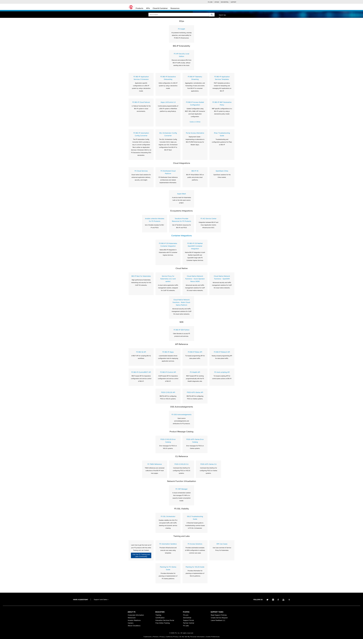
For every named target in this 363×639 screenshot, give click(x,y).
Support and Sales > (101, 599)
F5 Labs (186, 626)
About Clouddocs (134, 626)
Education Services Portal (165, 620)
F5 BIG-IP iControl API (168, 372)
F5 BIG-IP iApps (168, 352)
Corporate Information (136, 615)
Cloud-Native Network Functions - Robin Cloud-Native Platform (181, 302)
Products (139, 8)
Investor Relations (134, 620)
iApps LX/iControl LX (168, 102)
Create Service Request (219, 618)
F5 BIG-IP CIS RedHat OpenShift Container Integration (195, 246)
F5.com (210, 2)
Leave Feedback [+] (218, 620)
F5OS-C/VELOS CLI (181, 464)
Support (233, 2)
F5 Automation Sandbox (168, 544)
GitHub (216, 2)
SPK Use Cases (221, 544)
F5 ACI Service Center (208, 218)
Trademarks (147, 636)
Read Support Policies (219, 615)
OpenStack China (222, 171)
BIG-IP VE (195, 171)
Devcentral (225, 2)
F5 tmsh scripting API (222, 372)
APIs (148, 8)
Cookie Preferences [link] (213, 636)
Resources (175, 8)
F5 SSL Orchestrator (168, 516)
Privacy (162, 636)
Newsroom (132, 618)
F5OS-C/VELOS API (168, 392)
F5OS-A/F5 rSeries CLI (208, 464)
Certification (160, 618)
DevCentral (187, 618)
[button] (212, 15)
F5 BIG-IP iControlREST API (141, 372)
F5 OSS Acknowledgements (181, 414)
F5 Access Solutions (195, 544)
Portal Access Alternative (195, 133)
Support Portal (188, 620)
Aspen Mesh (181, 194)
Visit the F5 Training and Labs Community (141, 555)
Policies (155, 636)
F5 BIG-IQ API (141, 352)
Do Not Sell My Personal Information (192, 636)
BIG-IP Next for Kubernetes (141, 276)
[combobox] (178, 14)
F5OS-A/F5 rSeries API (195, 392)
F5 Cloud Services (141, 171)
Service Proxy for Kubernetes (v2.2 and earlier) (168, 278)
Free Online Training (163, 623)
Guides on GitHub (195, 122)
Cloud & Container (160, 8)
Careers (130, 623)
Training (158, 615)
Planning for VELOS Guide (195, 567)
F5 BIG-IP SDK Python (181, 330)
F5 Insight (181, 29)
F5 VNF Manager (182, 489)
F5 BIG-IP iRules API (195, 352)
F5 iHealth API (195, 372)
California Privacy (172, 636)
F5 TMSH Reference (154, 464)
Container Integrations (181, 235)
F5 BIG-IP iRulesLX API (222, 352)
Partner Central (188, 623)
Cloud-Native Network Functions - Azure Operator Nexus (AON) (195, 278)
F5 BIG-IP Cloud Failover (141, 102)
